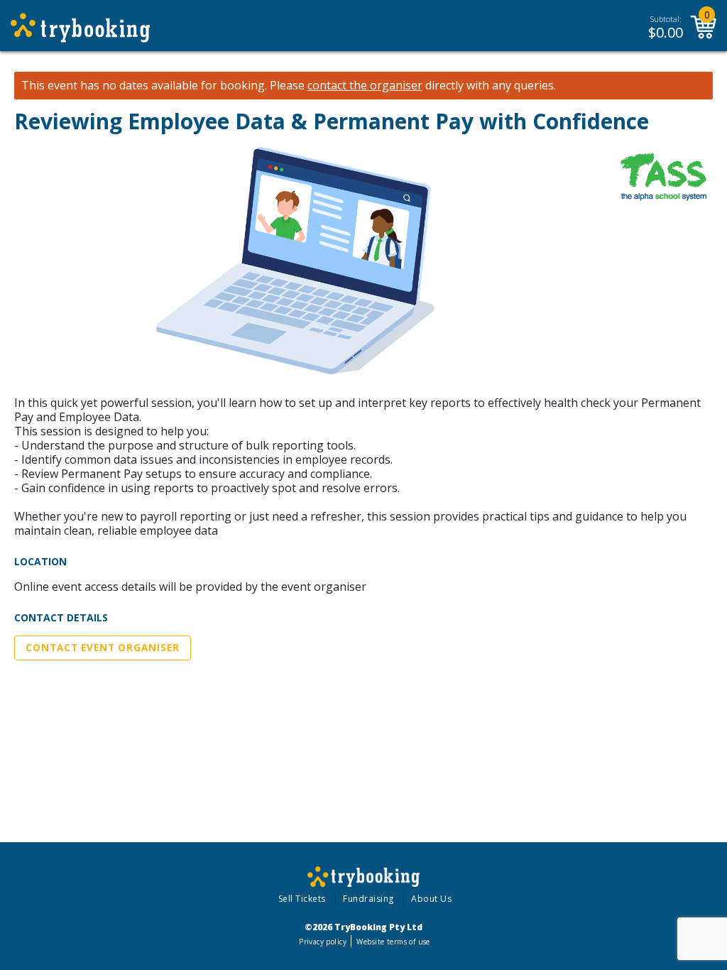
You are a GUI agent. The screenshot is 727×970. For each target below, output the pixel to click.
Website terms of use (393, 942)
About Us (431, 899)
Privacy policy (322, 942)
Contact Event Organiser (103, 647)
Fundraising (368, 899)
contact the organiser (364, 85)
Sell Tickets (302, 899)
